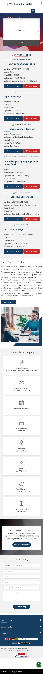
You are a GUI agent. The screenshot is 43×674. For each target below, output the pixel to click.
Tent (21, 43)
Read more (8, 302)
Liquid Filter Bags (12, 96)
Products (4, 633)
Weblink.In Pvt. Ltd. (25, 651)
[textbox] (19, 11)
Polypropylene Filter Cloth (22, 129)
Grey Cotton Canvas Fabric (22, 63)
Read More (32, 86)
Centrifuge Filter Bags (22, 196)
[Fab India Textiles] (10, 4)
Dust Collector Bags (13, 229)
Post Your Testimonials (21, 544)
